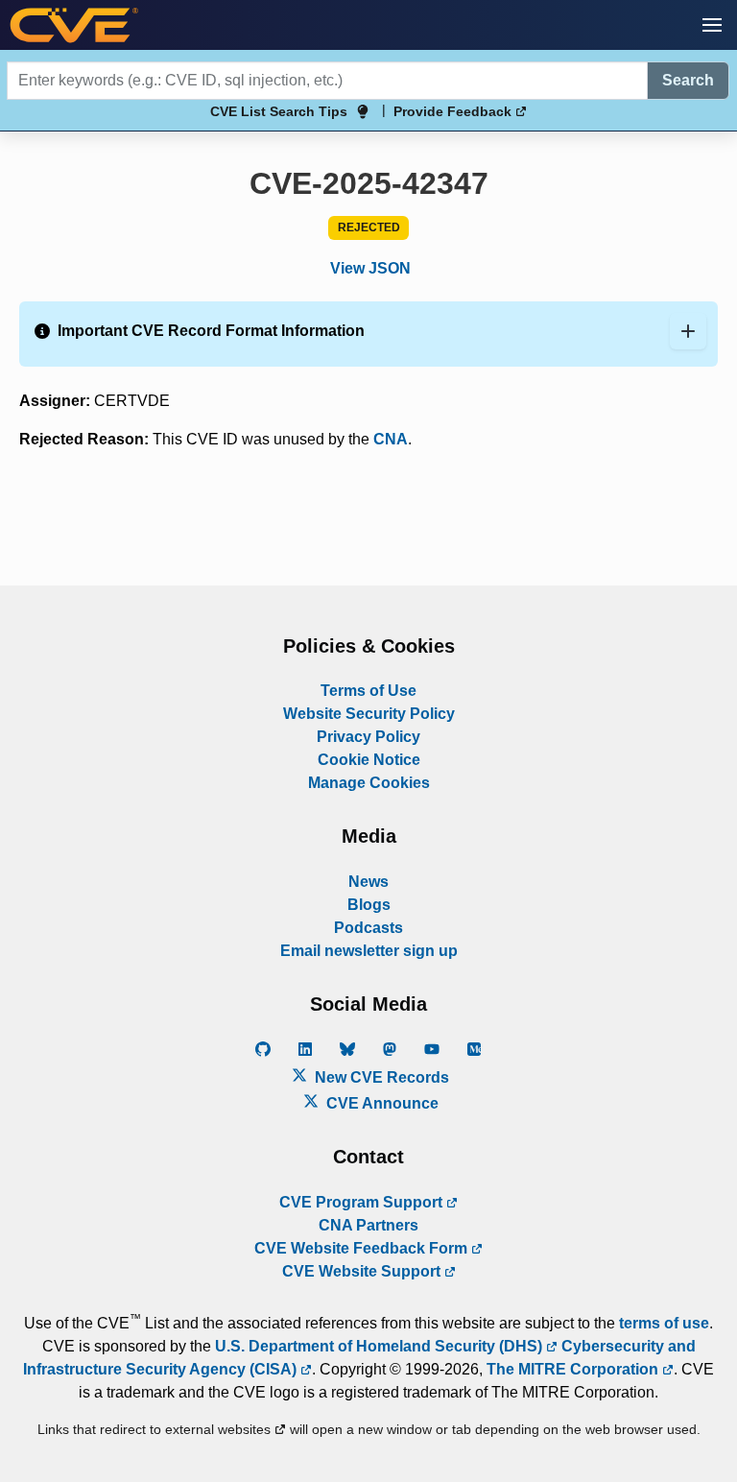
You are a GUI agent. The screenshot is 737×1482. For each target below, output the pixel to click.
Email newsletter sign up (369, 951)
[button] (712, 25)
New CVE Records (380, 1077)
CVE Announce (380, 1103)
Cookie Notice (369, 760)
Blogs (369, 904)
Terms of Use (368, 690)
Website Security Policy (369, 713)
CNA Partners (368, 1225)
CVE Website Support (363, 1271)
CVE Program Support (362, 1202)
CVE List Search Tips (278, 111)
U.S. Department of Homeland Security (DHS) (380, 1346)
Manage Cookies (369, 783)
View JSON (370, 268)
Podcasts (368, 928)
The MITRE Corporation (574, 1369)
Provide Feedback (454, 111)
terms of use (664, 1323)
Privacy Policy (368, 737)
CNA (390, 439)
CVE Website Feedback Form (362, 1248)
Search (688, 80)
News (368, 881)
